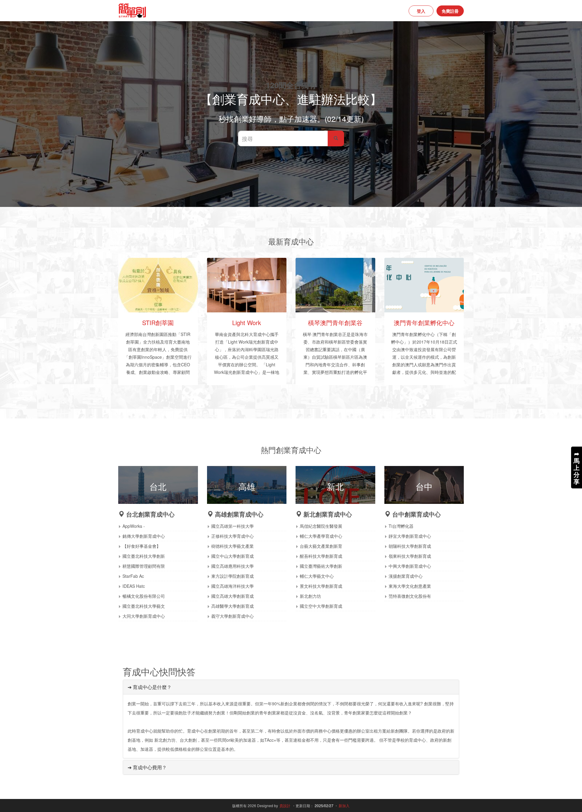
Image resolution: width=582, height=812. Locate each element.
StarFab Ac (133, 576)
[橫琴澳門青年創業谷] (335, 285)
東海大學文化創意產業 (410, 586)
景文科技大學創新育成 (321, 586)
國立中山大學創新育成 (232, 556)
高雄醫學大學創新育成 (232, 606)
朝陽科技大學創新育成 (410, 546)
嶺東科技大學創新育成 (410, 556)
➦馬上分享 (577, 467)
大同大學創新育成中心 (143, 616)
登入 (421, 11)
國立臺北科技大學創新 (143, 556)
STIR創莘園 (158, 322)
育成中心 (261, 334)
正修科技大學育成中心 (232, 536)
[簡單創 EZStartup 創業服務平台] (202, 10)
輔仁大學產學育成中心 (321, 536)
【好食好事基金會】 (141, 546)
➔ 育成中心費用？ (147, 767)
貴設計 (284, 805)
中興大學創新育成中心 (410, 566)
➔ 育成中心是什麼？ (150, 687)
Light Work (246, 322)
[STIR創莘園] (158, 285)
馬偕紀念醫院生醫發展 (321, 526)
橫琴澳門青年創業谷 (335, 322)
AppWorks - (133, 526)
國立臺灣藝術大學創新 (321, 566)
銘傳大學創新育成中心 (143, 536)
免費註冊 (450, 11)
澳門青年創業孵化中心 (424, 322)
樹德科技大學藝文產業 (232, 546)
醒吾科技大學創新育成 (321, 556)
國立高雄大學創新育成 (232, 596)
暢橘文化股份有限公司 (143, 596)
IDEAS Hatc (133, 586)
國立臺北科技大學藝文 (143, 606)
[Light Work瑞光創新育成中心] (247, 285)
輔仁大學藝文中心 (317, 576)
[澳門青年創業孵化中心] (424, 285)
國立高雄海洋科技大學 (232, 586)
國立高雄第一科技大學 (232, 526)
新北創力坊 (310, 596)
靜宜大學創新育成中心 (410, 536)
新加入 (344, 805)
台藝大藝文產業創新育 (321, 546)
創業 (333, 334)
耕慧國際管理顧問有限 (143, 566)
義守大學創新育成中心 (232, 616)
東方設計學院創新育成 (232, 576)
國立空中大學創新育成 (321, 606)
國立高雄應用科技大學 (232, 566)
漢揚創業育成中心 (406, 576)
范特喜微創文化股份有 (410, 596)
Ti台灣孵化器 (401, 526)
